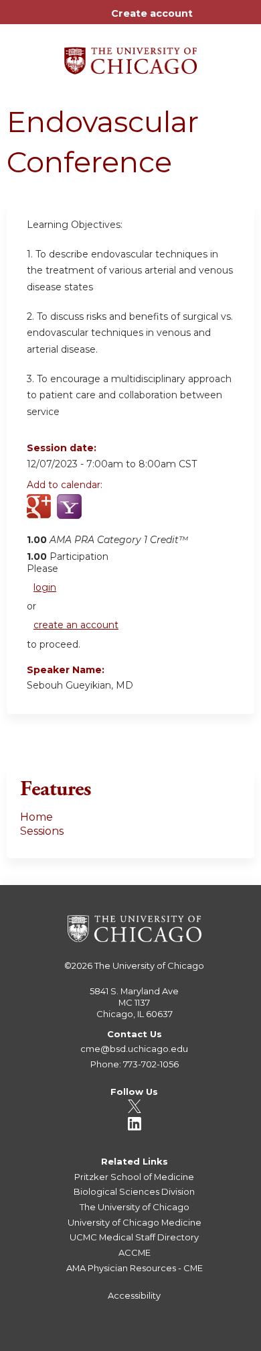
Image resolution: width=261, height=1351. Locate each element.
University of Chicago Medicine (134, 1222)
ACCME (134, 1252)
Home (36, 817)
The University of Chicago (149, 965)
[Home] (130, 56)
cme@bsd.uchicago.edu (134, 1048)
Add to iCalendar (101, 513)
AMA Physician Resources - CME (134, 1267)
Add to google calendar (40, 514)
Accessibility (134, 1295)
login (44, 587)
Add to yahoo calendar (71, 514)
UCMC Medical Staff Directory (134, 1237)
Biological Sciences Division (134, 1191)
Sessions (42, 831)
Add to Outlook (133, 514)
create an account (75, 625)
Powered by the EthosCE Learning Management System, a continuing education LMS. (206, 1341)
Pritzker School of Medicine (134, 1176)
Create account (152, 13)
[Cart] (208, 20)
